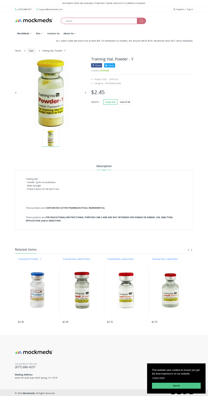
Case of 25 (125, 102)
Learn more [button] (158, 378)
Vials (31, 50)
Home (18, 50)
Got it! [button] (176, 385)
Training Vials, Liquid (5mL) (165, 259)
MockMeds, (111, 83)
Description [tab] (104, 166)
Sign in (190, 9)
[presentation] (188, 250)
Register (180, 9)
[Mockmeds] (35, 21)
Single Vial (110, 102)
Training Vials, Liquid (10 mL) (76, 259)
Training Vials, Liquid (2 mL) (120, 259)
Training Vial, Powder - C (29, 259)
